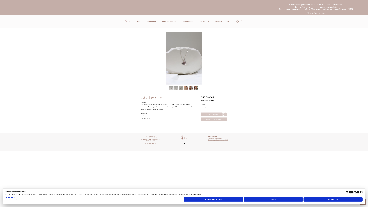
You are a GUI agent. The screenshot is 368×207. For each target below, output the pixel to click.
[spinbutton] (205, 107)
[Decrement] (202, 107)
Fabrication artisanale (207, 100)
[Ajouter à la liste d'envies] (225, 114)
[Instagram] (184, 144)
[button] (151, 21)
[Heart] (237, 21)
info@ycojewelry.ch (150, 143)
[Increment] (208, 107)
